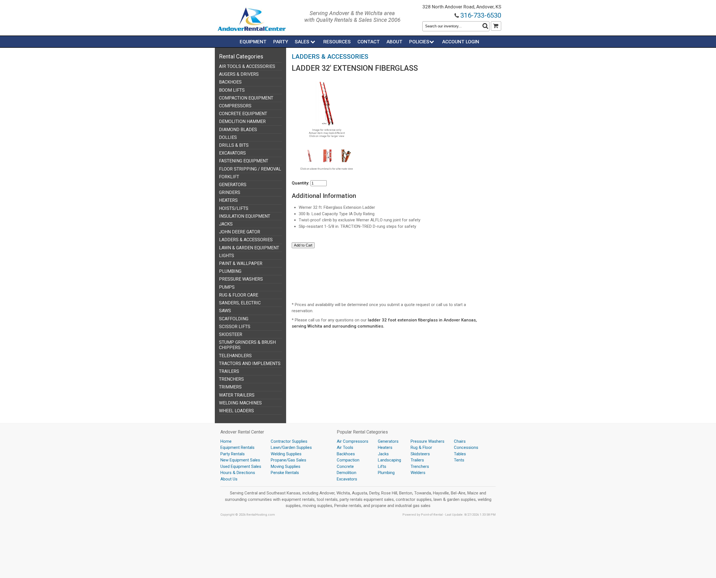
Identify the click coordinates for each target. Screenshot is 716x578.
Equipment (253, 41)
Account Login (460, 41)
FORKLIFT (229, 176)
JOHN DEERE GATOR (239, 231)
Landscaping (389, 460)
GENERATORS (232, 184)
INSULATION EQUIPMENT (244, 216)
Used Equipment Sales (240, 466)
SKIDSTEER (230, 334)
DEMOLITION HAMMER (242, 121)
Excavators (347, 479)
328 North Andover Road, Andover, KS (461, 7)
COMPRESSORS (235, 105)
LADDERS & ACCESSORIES (246, 239)
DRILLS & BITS (234, 145)
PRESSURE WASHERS (241, 279)
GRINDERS (229, 192)
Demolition (346, 472)
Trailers (417, 460)
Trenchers (420, 466)
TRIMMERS (230, 387)
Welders (418, 472)
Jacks (383, 453)
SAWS (225, 310)
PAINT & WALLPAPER (240, 263)
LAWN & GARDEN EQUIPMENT (249, 247)
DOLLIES (228, 137)
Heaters (385, 447)
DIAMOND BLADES (238, 129)
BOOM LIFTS (232, 90)
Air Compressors (352, 441)
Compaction (348, 460)
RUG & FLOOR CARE (238, 295)
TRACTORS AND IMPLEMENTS (250, 363)
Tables (460, 453)
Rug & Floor (421, 447)
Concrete (345, 466)
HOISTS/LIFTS (233, 208)
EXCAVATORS (232, 153)
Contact (368, 41)
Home (226, 441)
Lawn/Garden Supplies (291, 447)
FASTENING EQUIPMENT (243, 161)
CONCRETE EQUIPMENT (243, 113)
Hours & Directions (237, 472)
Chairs (460, 441)
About (394, 41)
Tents (459, 460)
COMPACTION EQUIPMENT (246, 98)
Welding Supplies (286, 453)
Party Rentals (232, 453)
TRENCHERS (231, 379)
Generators (388, 441)
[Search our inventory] (485, 26)
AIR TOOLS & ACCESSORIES (247, 66)
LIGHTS (226, 255)
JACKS (226, 224)
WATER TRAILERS (237, 395)
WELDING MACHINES (240, 403)
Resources (337, 41)
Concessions (466, 447)
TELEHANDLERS (235, 355)
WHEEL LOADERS (236, 410)
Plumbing (386, 472)
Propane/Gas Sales (288, 460)
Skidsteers (420, 453)
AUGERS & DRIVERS (239, 74)
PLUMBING (230, 271)
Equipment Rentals (237, 447)
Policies (419, 41)
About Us (228, 479)
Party (280, 41)
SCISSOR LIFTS (234, 326)
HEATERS (228, 200)
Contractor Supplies (289, 441)
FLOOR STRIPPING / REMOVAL (250, 169)
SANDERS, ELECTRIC (240, 302)
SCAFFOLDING (233, 318)
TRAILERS (229, 371)
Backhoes (346, 453)
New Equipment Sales (240, 460)
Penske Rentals (285, 472)
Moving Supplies (285, 466)
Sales (302, 41)
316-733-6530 (480, 15)
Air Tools (345, 447)
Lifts (382, 466)
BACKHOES (230, 82)
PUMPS (227, 287)
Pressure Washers (427, 441)
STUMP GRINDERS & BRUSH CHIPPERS (247, 345)
